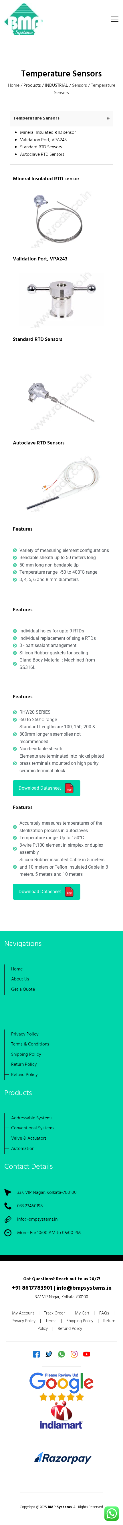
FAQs (104, 1313)
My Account (23, 1313)
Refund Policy (70, 1328)
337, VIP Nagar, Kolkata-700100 (47, 1192)
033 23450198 (30, 1206)
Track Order (54, 1313)
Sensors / (81, 85)
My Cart (82, 1313)
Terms (50, 1321)
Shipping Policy (79, 1321)
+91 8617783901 (32, 1288)
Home (13, 85)
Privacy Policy (23, 1321)
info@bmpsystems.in (37, 1219)
